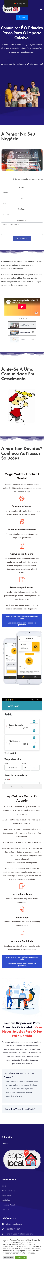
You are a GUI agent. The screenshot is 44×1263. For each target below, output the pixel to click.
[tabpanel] (22, 307)
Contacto (5, 1210)
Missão (5, 1144)
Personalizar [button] (8, 1257)
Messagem (21, 220)
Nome (21, 187)
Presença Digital (8, 1205)
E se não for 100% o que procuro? (19, 1075)
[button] (3, 160)
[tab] (22, 324)
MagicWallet (24, 325)
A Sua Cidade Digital (10, 1191)
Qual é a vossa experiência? (20, 1109)
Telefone (21, 209)
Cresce (22, 339)
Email (21, 198)
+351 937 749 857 (13, 1229)
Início (4, 1186)
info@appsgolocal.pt (14, 1224)
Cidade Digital (25, 332)
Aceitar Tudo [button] (21, 1257)
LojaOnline (6, 1200)
